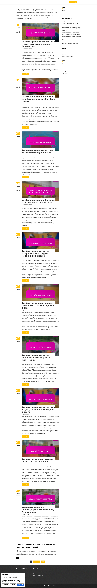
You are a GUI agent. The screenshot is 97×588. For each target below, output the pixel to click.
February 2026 (65, 71)
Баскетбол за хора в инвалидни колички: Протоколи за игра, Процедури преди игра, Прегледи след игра (36, 357)
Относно (54, 2)
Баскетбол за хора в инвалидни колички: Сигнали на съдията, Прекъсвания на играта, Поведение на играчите (38, 409)
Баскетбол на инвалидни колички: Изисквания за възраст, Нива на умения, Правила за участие (38, 201)
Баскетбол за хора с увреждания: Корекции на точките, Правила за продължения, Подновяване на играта (38, 305)
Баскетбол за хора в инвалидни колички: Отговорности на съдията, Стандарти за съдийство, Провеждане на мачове (35, 253)
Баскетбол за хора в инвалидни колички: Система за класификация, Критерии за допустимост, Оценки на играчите (38, 43)
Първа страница (73, 2)
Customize (5, 584)
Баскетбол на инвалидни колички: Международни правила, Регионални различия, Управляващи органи (38, 509)
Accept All (20, 584)
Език (79, 2)
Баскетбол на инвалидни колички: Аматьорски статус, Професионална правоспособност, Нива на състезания (38, 99)
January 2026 (65, 73)
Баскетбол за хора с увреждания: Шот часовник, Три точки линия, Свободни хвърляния (38, 460)
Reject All (13, 584)
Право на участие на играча (27, 48)
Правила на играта (26, 310)
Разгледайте (61, 2)
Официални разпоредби (27, 258)
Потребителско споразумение (22, 571)
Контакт (66, 2)
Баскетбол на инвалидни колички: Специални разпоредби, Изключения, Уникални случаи (37, 151)
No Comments (18, 32)
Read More (25, 74)
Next (43, 561)
